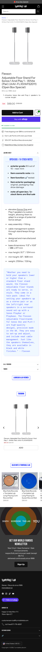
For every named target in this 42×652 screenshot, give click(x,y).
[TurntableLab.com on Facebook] (3, 594)
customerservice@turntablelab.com (15, 620)
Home (4, 18)
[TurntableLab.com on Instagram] (6, 594)
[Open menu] (3, 6)
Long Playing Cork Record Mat (10, 497)
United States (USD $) (12, 643)
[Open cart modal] (38, 6)
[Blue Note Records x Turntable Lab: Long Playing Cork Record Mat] (10, 481)
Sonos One (22, 209)
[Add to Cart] (17, 487)
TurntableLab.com (20, 647)
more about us (7, 588)
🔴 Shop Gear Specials (21, 2)
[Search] (38, 11)
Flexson (6, 73)
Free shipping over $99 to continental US (20, 132)
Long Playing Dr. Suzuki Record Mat (29, 497)
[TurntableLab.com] (21, 6)
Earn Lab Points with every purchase (18, 136)
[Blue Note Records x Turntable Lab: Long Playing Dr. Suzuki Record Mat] (29, 481)
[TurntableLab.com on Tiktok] (9, 594)
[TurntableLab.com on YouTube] (13, 594)
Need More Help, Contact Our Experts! (19, 145)
